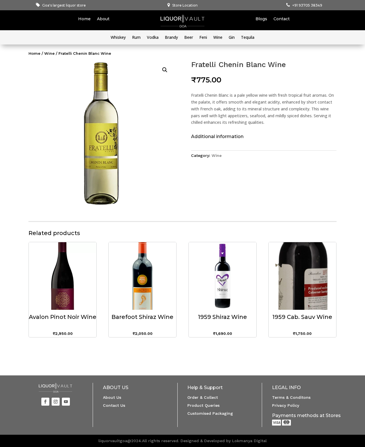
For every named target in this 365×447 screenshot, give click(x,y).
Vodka (153, 37)
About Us (112, 397)
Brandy (171, 37)
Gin (232, 37)
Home (84, 19)
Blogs (261, 19)
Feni (203, 37)
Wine (217, 37)
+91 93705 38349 (307, 5)
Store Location (185, 5)
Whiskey (118, 37)
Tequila (247, 37)
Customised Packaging (210, 413)
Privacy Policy (285, 405)
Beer (188, 37)
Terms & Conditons (291, 397)
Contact (281, 19)
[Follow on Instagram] (56, 402)
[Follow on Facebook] (45, 402)
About (103, 19)
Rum (136, 37)
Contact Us (114, 405)
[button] (165, 70)
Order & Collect (202, 397)
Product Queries (203, 405)
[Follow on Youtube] (66, 402)
